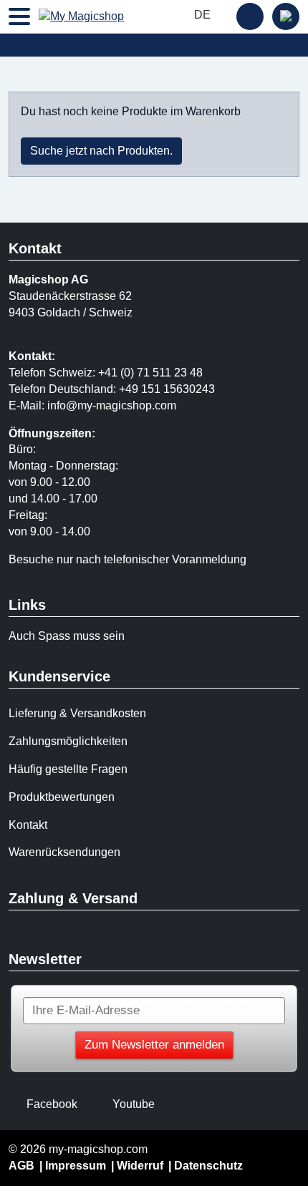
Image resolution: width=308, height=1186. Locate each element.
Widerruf (140, 1166)
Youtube (133, 1104)
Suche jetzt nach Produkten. (101, 151)
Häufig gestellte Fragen (68, 769)
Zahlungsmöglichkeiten (68, 741)
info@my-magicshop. (101, 405)
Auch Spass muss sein (67, 636)
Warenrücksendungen (64, 852)
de (203, 15)
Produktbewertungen (62, 797)
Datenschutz (208, 1166)
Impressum (75, 1166)
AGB (21, 1166)
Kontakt (28, 825)
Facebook (52, 1104)
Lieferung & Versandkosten (77, 713)
